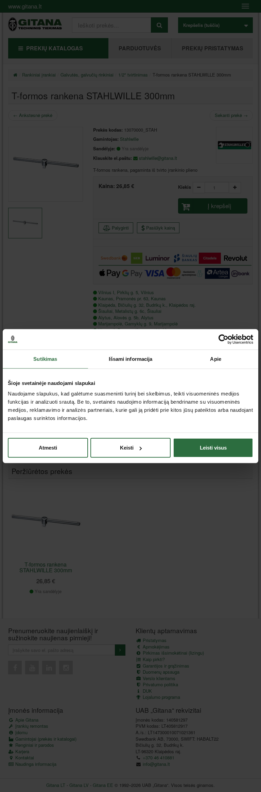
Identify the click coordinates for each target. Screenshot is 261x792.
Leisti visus (213, 448)
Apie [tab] (215, 358)
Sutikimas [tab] (45, 358)
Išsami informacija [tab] (131, 358)
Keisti (127, 448)
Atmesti (48, 448)
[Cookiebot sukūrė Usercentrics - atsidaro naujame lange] (223, 339)
